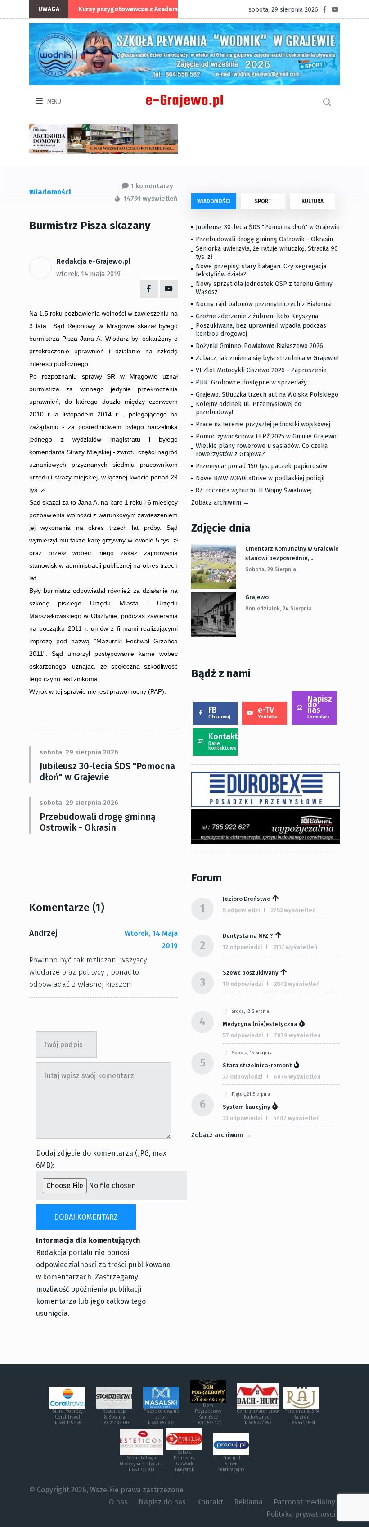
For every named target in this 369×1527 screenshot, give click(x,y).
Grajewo (257, 597)
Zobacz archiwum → (220, 502)
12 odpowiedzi (242, 947)
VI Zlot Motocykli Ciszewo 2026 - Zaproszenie (261, 370)
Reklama (248, 1502)
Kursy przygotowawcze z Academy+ (131, 9)
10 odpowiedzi (243, 983)
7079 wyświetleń (297, 1035)
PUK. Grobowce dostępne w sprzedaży (251, 382)
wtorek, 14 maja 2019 (88, 274)
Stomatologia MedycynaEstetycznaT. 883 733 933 (141, 1464)
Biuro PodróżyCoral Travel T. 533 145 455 (67, 1417)
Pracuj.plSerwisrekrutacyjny (231, 1464)
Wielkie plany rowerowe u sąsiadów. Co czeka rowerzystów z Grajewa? (262, 450)
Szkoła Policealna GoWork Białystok (185, 1461)
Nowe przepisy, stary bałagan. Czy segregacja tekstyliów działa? (261, 270)
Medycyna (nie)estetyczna (260, 1024)
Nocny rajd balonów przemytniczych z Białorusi (264, 304)
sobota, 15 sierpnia (252, 1053)
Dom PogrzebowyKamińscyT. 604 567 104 (208, 1414)
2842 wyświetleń (297, 983)
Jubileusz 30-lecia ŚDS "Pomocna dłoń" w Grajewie (107, 771)
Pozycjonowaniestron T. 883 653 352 (161, 1417)
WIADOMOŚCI (213, 201)
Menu (53, 102)
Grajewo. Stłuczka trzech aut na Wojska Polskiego (267, 394)
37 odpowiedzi (243, 1076)
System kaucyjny (246, 1106)
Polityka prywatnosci (300, 1514)
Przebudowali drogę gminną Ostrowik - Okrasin (98, 822)
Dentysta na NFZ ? (248, 935)
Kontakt (223, 741)
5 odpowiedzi (241, 910)
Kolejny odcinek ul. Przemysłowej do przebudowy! (249, 408)
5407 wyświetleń (296, 1118)
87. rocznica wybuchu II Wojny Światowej (254, 490)
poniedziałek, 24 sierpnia (278, 608)
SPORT (263, 201)
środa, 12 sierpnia (250, 1011)
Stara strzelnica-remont (257, 1065)
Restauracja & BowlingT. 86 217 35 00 (114, 1417)
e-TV (268, 712)
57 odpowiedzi (243, 1035)
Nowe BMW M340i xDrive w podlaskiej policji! (260, 478)
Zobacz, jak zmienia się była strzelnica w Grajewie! (267, 358)
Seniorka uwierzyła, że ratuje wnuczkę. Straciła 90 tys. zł (267, 253)
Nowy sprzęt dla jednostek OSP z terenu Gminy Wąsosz (264, 288)
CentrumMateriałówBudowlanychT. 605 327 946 (258, 1417)
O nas (118, 1502)
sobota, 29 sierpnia (270, 569)
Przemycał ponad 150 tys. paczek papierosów (261, 466)
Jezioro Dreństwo (246, 898)
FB (219, 712)
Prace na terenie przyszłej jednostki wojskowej (263, 424)
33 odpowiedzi (242, 1118)
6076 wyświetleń (297, 1076)
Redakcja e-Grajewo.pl (93, 261)
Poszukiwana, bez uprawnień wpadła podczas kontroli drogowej (261, 330)
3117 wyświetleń (295, 947)
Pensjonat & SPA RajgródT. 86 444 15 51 (301, 1417)
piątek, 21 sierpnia (251, 1094)
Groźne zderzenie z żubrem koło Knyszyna (257, 316)
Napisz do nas (319, 707)
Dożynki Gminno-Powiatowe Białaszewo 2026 (259, 346)
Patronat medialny (304, 1502)
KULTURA (313, 201)
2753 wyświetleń (293, 910)
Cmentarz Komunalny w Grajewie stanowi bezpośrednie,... (292, 553)
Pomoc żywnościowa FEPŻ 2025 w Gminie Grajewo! (267, 436)
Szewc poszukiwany (251, 972)
